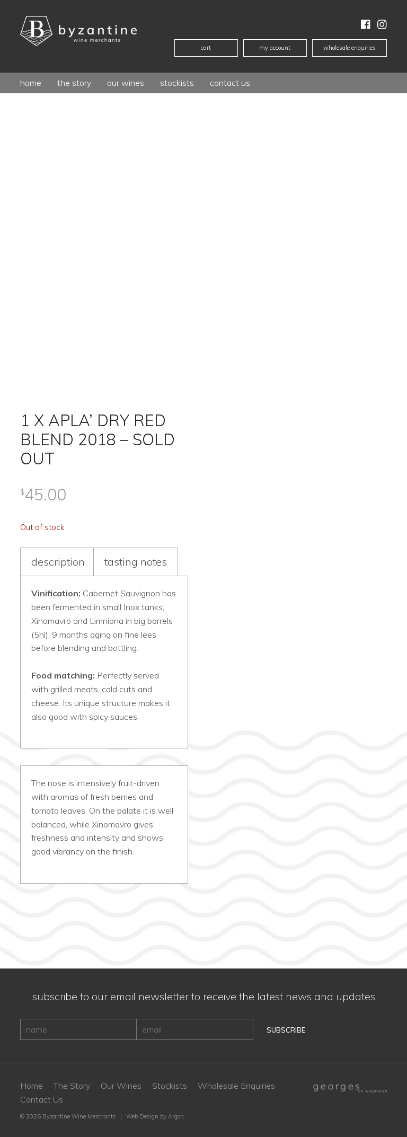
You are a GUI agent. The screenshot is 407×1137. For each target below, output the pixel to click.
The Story (74, 82)
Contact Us (230, 82)
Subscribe (286, 1030)
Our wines (125, 82)
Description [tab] (58, 561)
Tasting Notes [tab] (135, 561)
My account (274, 47)
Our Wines (121, 1085)
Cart (206, 47)
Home (30, 82)
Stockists (177, 82)
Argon (176, 1116)
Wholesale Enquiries (349, 47)
